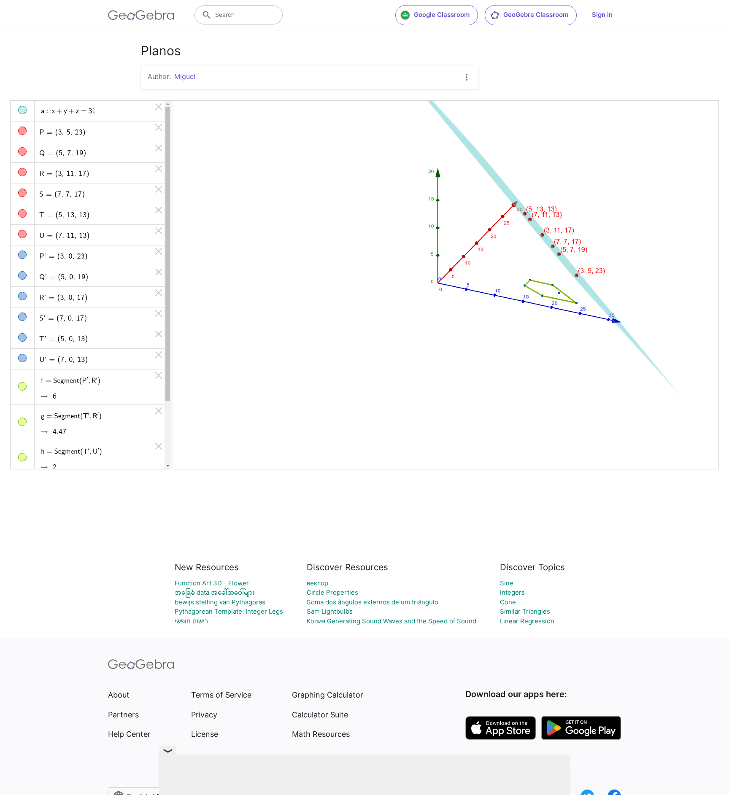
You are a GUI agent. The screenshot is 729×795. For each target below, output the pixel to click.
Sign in (602, 15)
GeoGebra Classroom (535, 15)
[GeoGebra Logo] (141, 15)
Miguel (184, 76)
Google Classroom (442, 15)
